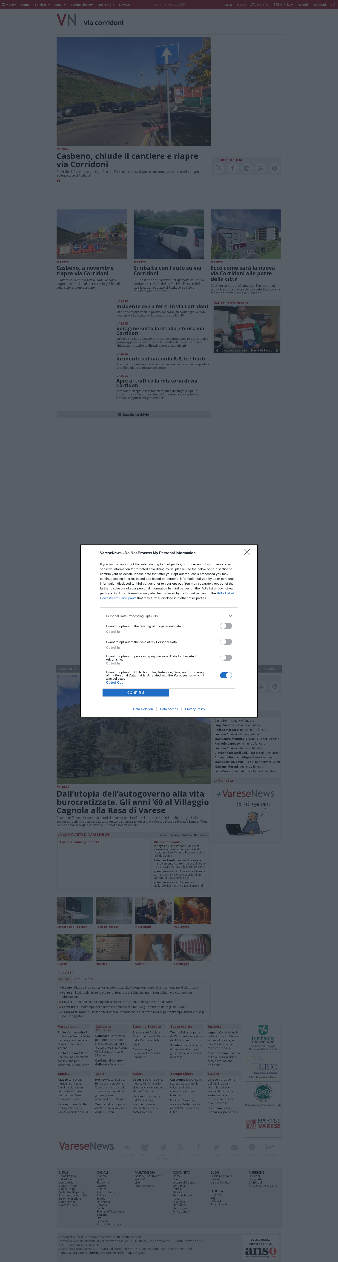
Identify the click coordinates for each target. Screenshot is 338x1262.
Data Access (169, 709)
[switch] (226, 626)
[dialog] (169, 631)
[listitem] (169, 615)
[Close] (248, 553)
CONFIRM (135, 692)
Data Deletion (143, 709)
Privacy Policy (195, 709)
